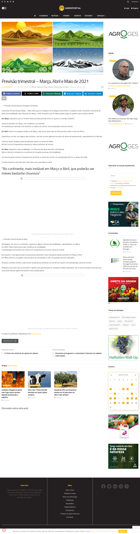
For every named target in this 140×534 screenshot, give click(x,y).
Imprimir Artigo (9, 341)
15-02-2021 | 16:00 (22, 87)
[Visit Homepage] (70, 8)
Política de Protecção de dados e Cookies (103, 531)
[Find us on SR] (13, 1)
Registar (135, 8)
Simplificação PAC (114, 325)
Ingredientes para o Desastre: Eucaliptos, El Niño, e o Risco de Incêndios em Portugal (130, 244)
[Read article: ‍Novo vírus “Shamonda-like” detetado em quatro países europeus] (39, 379)
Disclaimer (69, 517)
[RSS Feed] (127, 486)
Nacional (6, 385)
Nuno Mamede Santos (117, 124)
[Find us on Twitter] (5, 1)
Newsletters (134, 2)
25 (115, 403)
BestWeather (8, 87)
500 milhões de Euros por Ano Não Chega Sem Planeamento (123, 119)
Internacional (35, 385)
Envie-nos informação (70, 497)
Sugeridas (43, 16)
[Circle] (116, 486)
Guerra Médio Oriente (128, 317)
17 (110, 398)
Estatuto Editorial (70, 507)
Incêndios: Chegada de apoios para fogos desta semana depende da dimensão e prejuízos (12, 393)
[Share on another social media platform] (4, 98)
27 (123, 403)
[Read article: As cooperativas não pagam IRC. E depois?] (123, 69)
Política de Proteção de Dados (121, 182)
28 (127, 403)
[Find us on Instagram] (10, 1)
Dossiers (88, 16)
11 (115, 394)
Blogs (46, 87)
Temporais (126, 325)
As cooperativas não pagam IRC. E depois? (123, 83)
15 (132, 394)
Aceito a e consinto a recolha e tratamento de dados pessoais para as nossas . (123, 184)
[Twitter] (110, 486)
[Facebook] (104, 486)
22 (132, 398)
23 (136, 398)
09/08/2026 (129, 124)
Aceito (122, 531)
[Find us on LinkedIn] (7, 1)
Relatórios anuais (70, 493)
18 (115, 398)
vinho (133, 325)
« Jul (111, 375)
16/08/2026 (112, 88)
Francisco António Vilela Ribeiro (121, 86)
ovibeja (120, 321)
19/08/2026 (127, 271)
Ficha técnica (70, 510)
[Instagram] (121, 486)
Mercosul (112, 321)
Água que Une (113, 329)
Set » (135, 375)
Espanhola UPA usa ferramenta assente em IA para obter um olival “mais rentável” (65, 392)
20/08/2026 (127, 252)
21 (127, 398)
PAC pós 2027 (129, 321)
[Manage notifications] (4, 530)
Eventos (77, 16)
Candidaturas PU (114, 317)
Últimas (34, 87)
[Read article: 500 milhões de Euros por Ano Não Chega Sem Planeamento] (123, 105)
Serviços (101, 16)
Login (127, 8)
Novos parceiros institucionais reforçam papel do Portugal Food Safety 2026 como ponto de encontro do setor (130, 263)
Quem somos (70, 490)
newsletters (120, 187)
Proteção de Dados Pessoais (69, 514)
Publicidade (70, 500)
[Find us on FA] (2, 1)
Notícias (54, 16)
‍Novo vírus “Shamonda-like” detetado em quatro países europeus (38, 392)
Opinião (66, 16)
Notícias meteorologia (55, 87)
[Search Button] (128, 1)
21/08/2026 (6, 400)
